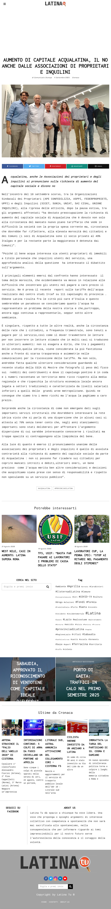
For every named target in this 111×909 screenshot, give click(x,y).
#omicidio (69, 624)
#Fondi (80, 601)
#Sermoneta (93, 639)
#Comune (85, 591)
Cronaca (75, 78)
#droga (59, 602)
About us (65, 902)
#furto (74, 607)
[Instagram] (55, 878)
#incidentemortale (75, 614)
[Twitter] (51, 878)
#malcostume (80, 619)
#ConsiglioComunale (63, 597)
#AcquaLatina (44, 488)
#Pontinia (87, 624)
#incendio (92, 607)
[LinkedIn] (60, 878)
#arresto (84, 586)
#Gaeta (83, 606)
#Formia (91, 601)
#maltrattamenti (94, 620)
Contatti (53, 902)
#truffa (59, 649)
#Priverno (96, 624)
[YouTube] (65, 878)
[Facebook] (46, 878)
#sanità (74, 639)
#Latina (93, 613)
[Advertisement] (55, 29)
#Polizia (78, 624)
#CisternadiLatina (68, 591)
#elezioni (69, 602)
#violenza (67, 649)
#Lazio (67, 619)
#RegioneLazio (63, 634)
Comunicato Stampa (43, 78)
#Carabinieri (96, 586)
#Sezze (59, 644)
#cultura (97, 597)
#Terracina (80, 644)
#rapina (88, 629)
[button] (47, 586)
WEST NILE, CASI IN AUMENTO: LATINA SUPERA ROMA (16, 555)
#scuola (83, 639)
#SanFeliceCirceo (62, 639)
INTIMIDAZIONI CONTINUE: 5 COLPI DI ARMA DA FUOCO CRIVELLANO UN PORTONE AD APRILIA (33, 751)
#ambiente (61, 586)
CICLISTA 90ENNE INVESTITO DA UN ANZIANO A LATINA (75, 744)
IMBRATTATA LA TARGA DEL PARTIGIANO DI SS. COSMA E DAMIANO (98, 747)
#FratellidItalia (62, 607)
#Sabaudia (88, 634)
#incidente (61, 614)
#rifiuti (76, 634)
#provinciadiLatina (64, 488)
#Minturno (59, 624)
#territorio (95, 644)
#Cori (74, 597)
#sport (67, 644)
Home (44, 902)
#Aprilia (73, 586)
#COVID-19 (85, 596)
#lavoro (59, 620)
